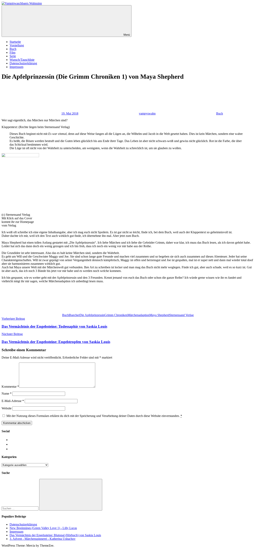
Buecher (74, 315)
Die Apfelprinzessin (91, 315)
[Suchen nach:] (20, 508)
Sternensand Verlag (181, 315)
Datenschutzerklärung (23, 63)
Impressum (16, 67)
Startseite (15, 41)
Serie (13, 56)
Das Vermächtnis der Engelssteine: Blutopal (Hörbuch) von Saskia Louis (55, 535)
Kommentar (10, 386)
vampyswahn (147, 113)
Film (12, 52)
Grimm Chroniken (116, 315)
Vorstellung (17, 45)
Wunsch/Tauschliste (22, 59)
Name (7, 393)
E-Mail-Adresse (13, 401)
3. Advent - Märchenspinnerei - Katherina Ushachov (43, 538)
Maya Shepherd (159, 315)
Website (7, 408)
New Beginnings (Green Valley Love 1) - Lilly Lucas (43, 528)
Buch (13, 49)
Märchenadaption (138, 315)
